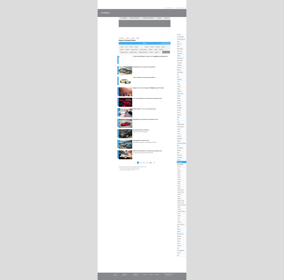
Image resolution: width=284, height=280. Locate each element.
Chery (179, 55)
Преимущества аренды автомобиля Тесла (145, 119)
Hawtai (179, 100)
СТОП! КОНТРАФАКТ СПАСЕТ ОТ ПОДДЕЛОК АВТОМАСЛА (150, 56)
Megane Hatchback (143, 52)
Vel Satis (179, 222)
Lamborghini (180, 124)
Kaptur (163, 46)
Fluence (152, 46)
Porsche (179, 157)
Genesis (179, 91)
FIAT (178, 81)
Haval (178, 98)
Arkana (122, 46)
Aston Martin (181, 39)
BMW (178, 46)
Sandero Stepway (181, 211)
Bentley (179, 44)
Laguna (127, 49)
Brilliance (180, 48)
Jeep (178, 117)
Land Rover (180, 126)
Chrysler (180, 60)
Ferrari (179, 79)
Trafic (179, 217)
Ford (178, 84)
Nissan (179, 150)
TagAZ (178, 241)
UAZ (178, 248)
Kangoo (158, 46)
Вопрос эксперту (134, 18)
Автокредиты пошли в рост (141, 140)
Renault (179, 162)
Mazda (179, 141)
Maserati (179, 138)
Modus (151, 52)
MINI (178, 145)
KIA (178, 119)
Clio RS (131, 46)
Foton (179, 86)
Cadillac (179, 51)
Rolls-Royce (180, 224)
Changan (179, 53)
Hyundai (179, 107)
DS (177, 74)
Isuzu (178, 112)
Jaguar (179, 115)
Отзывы (159, 18)
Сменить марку (165, 43)
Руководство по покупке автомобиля (144, 67)
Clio (126, 46)
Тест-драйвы (123, 18)
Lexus (178, 129)
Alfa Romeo (180, 36)
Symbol (179, 215)
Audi (178, 41)
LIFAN (178, 131)
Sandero (157, 52)
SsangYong (180, 234)
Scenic (179, 213)
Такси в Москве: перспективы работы (144, 77)
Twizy (179, 220)
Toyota (179, 245)
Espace (147, 46)
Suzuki (179, 238)
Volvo (179, 252)
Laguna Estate (143, 49)
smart (179, 231)
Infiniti (179, 110)
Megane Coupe (124, 52)
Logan (155, 49)
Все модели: (180, 164)
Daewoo (179, 65)
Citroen (179, 62)
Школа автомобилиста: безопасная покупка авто (147, 150)
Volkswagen (180, 250)
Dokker (136, 46)
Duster (141, 46)
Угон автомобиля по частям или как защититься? (147, 98)
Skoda (179, 229)
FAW (178, 77)
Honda (179, 103)
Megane (161, 49)
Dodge (179, 70)
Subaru (179, 236)
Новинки (157, 274)
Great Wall (180, 93)
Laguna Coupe (134, 49)
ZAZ (178, 255)
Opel (178, 152)
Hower (179, 105)
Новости (166, 18)
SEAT (178, 226)
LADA (178, 122)
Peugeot (179, 155)
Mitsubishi (180, 148)
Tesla (178, 243)
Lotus (179, 133)
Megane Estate (133, 52)
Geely (178, 88)
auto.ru (105, 13)
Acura (179, 34)
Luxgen (179, 136)
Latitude (150, 49)
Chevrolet (180, 58)
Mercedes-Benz (181, 143)
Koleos (122, 49)
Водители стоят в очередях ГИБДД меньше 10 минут (148, 88)
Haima (178, 96)
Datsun (179, 67)
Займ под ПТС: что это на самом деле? (144, 109)
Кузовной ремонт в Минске (141, 130)
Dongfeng (180, 72)
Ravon (179, 159)
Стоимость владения (148, 18)
